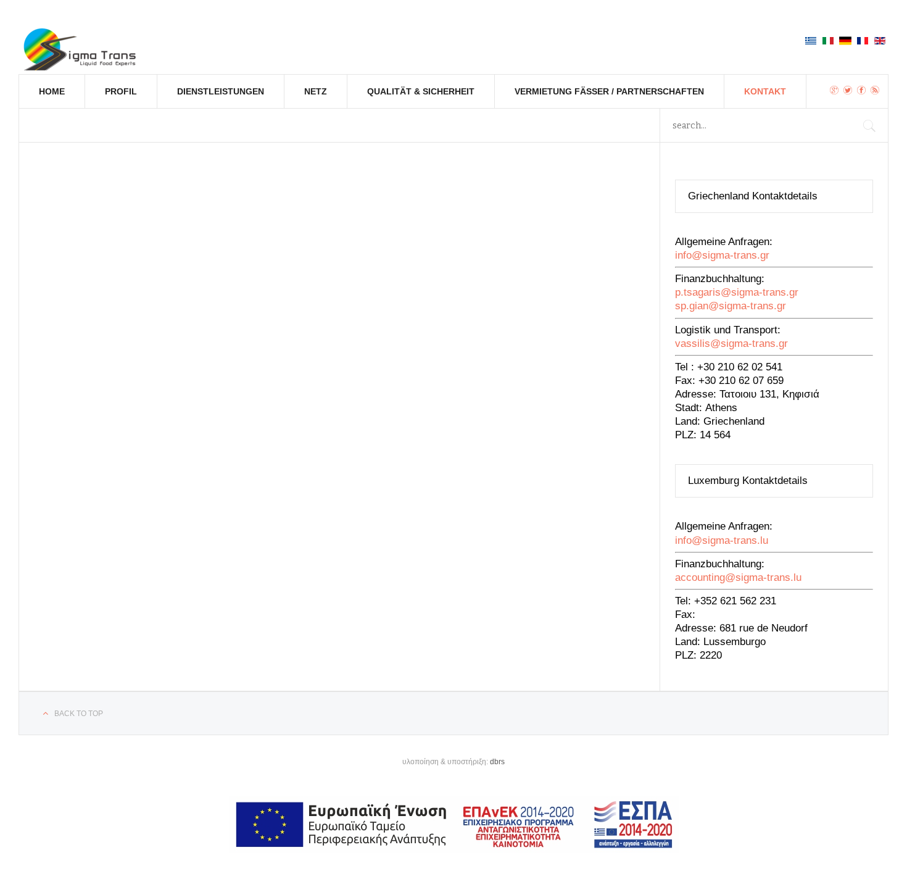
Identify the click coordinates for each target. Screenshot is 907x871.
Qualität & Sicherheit (420, 91)
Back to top (78, 713)
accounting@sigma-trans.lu (738, 577)
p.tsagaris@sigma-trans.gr (736, 292)
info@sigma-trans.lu (721, 540)
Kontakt (765, 91)
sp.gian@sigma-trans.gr (730, 306)
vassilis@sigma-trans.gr (731, 343)
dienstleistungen (220, 91)
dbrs (497, 761)
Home (52, 91)
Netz (315, 91)
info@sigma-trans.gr (722, 255)
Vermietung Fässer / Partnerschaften (609, 91)
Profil (121, 91)
